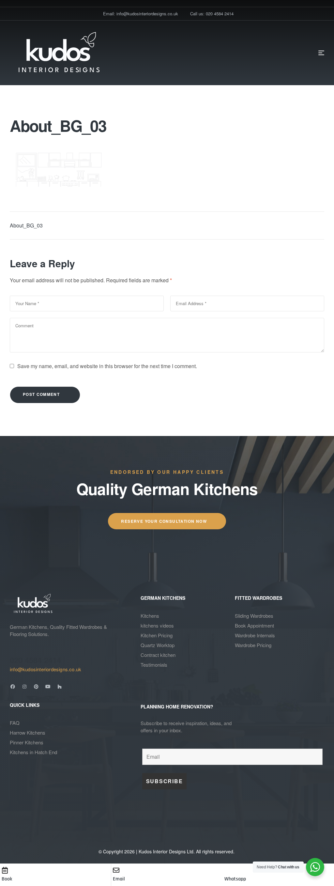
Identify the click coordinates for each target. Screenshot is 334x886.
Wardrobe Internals (255, 635)
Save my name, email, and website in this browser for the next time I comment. (107, 366)
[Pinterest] (36, 686)
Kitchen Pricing (157, 635)
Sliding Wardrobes (254, 615)
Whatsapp (235, 879)
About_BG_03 (26, 225)
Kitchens (150, 615)
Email (119, 879)
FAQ (15, 722)
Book (7, 879)
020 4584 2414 (35, 659)
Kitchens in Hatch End (33, 752)
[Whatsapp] (227, 870)
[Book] (5, 870)
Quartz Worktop (158, 645)
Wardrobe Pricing (253, 645)
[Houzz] (59, 686)
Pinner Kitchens (26, 742)
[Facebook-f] (12, 686)
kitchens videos (157, 625)
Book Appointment (254, 625)
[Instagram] (24, 686)
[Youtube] (48, 686)
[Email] (116, 870)
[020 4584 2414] (14, 648)
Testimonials (154, 664)
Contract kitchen (158, 654)
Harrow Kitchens (27, 732)
